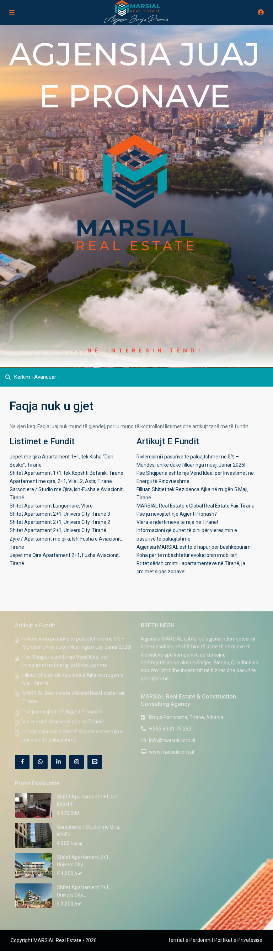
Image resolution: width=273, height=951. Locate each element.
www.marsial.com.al (171, 752)
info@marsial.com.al (172, 740)
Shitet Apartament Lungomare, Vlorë (51, 506)
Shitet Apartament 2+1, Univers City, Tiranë (58, 530)
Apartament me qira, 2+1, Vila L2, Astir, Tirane (61, 481)
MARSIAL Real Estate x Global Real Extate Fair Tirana (195, 506)
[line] (94, 762)
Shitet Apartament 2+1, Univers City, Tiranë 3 (60, 514)
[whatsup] (40, 762)
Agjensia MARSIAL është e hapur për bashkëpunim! (194, 547)
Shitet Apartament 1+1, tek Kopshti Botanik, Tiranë (66, 473)
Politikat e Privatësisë (238, 940)
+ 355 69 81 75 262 (170, 729)
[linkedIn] (58, 762)
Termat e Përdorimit (190, 940)
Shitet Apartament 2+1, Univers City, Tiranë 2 (60, 522)
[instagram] (76, 762)
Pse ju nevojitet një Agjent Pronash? (176, 514)
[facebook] (22, 762)
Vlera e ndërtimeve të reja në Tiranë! (177, 522)
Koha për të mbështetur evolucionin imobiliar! (186, 555)
